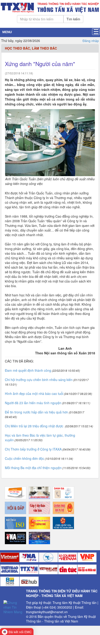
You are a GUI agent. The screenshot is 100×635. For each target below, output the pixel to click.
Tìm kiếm (73, 19)
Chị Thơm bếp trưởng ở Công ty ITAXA (33, 449)
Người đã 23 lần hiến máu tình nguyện (33, 402)
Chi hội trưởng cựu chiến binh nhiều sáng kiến (39, 379)
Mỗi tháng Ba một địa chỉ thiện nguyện (33, 467)
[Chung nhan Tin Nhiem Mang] (13, 606)
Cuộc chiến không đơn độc (24, 458)
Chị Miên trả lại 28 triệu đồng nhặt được (34, 426)
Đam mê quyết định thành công (28, 370)
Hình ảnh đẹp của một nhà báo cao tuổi (34, 393)
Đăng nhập (91, 41)
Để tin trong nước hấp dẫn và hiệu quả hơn (36, 412)
